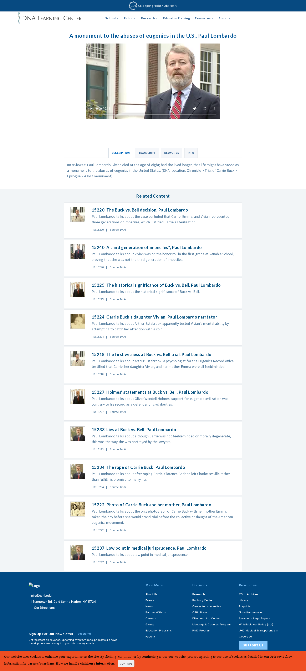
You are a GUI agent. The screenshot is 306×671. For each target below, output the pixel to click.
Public (128, 18)
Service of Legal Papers (254, 618)
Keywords (171, 153)
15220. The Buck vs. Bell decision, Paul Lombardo (140, 209)
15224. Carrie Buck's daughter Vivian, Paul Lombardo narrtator (154, 316)
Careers (151, 618)
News (149, 606)
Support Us (253, 645)
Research (148, 18)
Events (150, 600)
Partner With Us (156, 612)
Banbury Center (202, 600)
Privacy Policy (281, 657)
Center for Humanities (206, 606)
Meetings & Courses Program (211, 624)
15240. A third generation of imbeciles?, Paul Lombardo (147, 247)
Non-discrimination (251, 612)
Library (243, 600)
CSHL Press (200, 612)
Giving (150, 624)
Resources (203, 18)
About (223, 18)
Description (121, 153)
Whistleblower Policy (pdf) (256, 624)
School (110, 18)
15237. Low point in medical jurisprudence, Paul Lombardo (149, 547)
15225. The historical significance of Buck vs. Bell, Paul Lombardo (156, 285)
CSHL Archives (248, 594)
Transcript (146, 153)
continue (126, 663)
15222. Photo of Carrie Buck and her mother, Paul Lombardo (151, 504)
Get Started (84, 633)
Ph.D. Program (201, 630)
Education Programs (159, 630)
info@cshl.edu (41, 595)
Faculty (150, 636)
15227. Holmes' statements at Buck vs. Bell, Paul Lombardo (150, 392)
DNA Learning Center (206, 618)
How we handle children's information (85, 663)
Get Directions (44, 607)
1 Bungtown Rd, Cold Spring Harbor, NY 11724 (63, 601)
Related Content (153, 195)
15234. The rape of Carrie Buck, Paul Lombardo (138, 467)
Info (191, 153)
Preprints (245, 606)
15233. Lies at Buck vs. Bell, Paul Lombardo (134, 429)
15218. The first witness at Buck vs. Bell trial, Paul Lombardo (151, 354)
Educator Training (176, 18)
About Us (151, 594)
